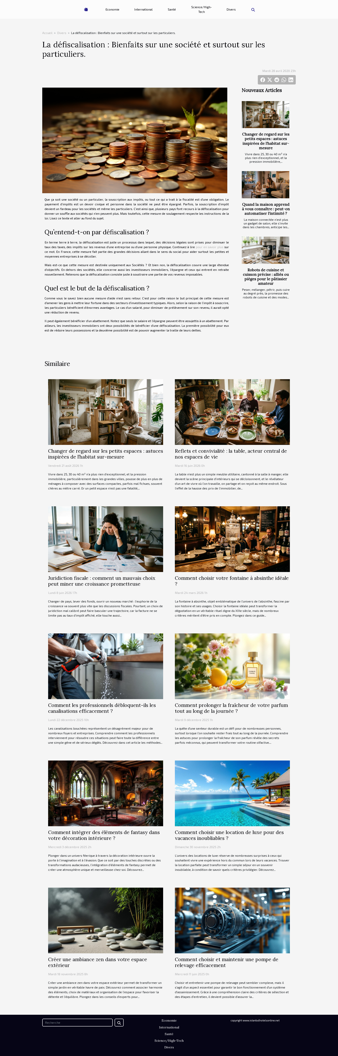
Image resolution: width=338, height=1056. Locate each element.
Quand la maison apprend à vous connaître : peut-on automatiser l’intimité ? (266, 209)
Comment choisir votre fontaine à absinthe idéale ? (232, 581)
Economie (112, 9)
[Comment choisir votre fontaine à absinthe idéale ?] (232, 539)
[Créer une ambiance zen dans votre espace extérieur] (105, 920)
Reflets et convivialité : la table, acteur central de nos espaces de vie (231, 454)
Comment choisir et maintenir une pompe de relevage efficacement (226, 962)
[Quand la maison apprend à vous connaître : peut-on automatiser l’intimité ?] (265, 184)
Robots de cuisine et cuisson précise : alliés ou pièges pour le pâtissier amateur (266, 277)
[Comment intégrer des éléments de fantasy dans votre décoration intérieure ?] (105, 793)
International (143, 9)
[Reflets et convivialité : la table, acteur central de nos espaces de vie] (232, 411)
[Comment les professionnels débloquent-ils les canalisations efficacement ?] (105, 666)
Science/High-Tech (201, 9)
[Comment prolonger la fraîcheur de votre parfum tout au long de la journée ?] (232, 666)
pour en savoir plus (209, 247)
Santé (172, 9)
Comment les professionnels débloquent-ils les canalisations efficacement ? (102, 708)
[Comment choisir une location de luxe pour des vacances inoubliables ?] (232, 793)
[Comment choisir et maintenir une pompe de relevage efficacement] (232, 920)
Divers (231, 9)
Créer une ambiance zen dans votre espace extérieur (97, 962)
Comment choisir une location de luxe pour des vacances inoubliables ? (229, 835)
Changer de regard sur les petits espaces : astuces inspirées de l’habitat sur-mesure (265, 141)
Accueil (47, 33)
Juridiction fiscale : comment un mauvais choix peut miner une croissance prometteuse (101, 581)
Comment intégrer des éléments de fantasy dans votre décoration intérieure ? (104, 835)
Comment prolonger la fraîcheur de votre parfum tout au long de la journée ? (231, 708)
